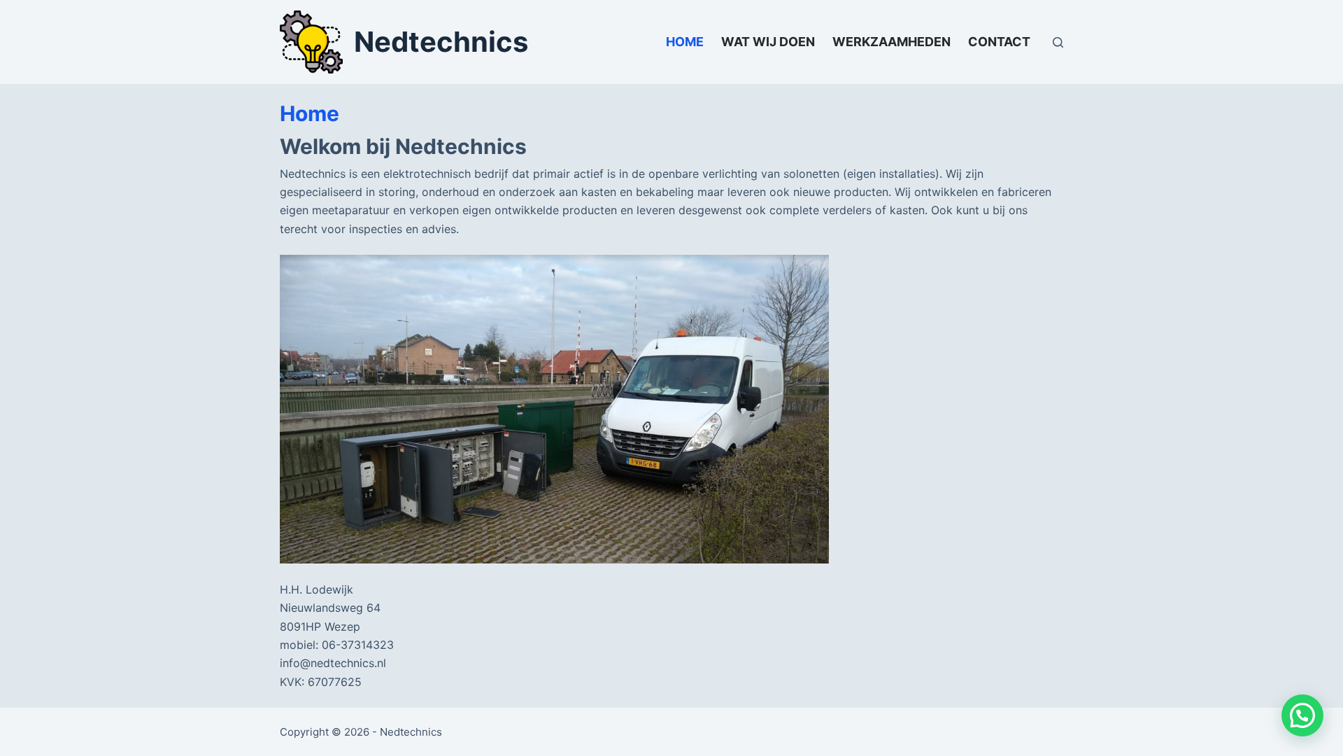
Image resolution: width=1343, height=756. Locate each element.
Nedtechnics (441, 41)
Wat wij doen (768, 41)
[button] (1302, 715)
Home (685, 41)
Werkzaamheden (891, 41)
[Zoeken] (1058, 42)
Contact (999, 41)
